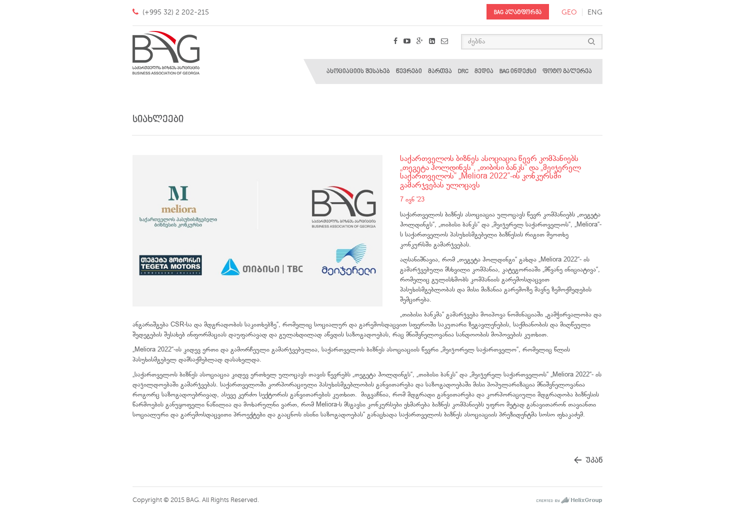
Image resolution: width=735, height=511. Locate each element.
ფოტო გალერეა (567, 71)
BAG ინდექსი (518, 71)
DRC (463, 71)
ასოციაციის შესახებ (358, 71)
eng (595, 12)
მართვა (440, 71)
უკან (594, 460)
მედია (484, 71)
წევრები (409, 71)
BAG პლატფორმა (518, 12)
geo (569, 12)
